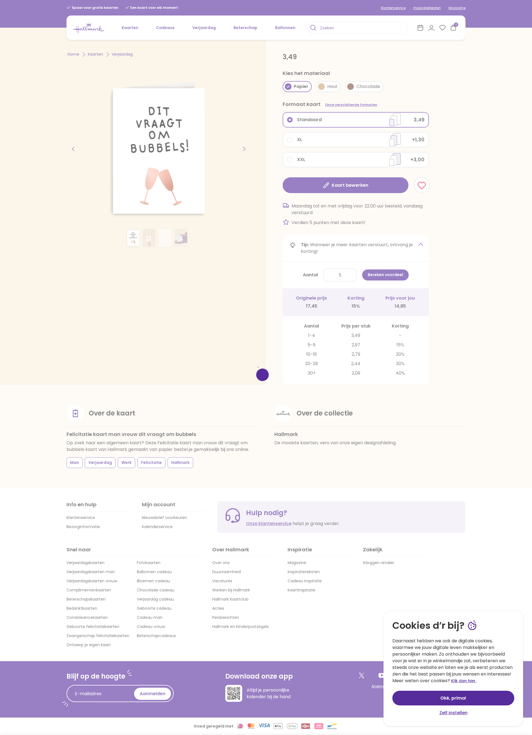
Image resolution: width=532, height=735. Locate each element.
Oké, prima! (453, 698)
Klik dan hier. (463, 681)
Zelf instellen (453, 713)
